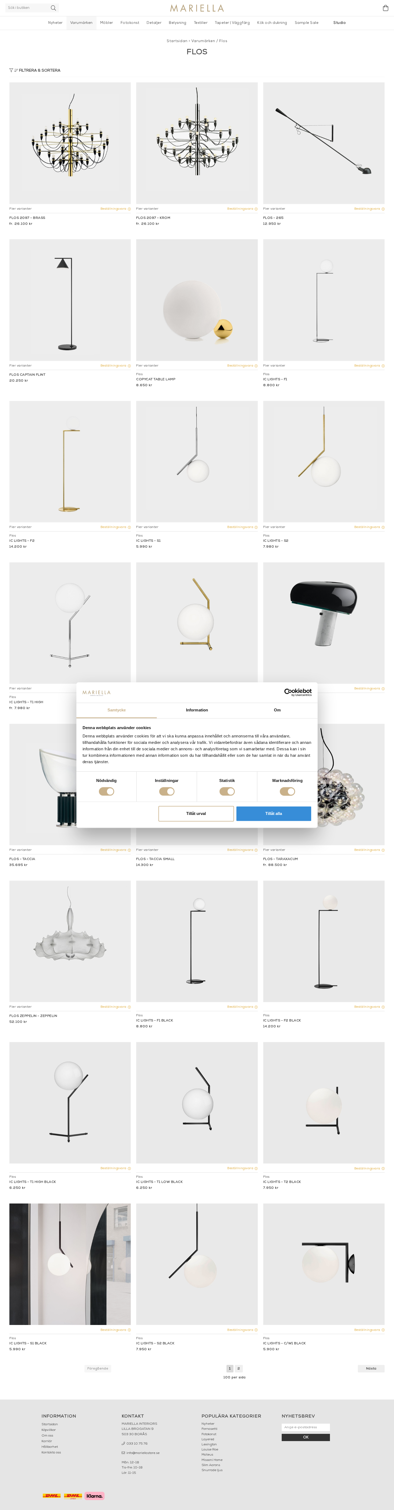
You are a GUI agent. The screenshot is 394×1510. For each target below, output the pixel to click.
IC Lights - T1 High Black (32, 1182)
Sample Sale (307, 23)
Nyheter (55, 23)
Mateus (207, 1454)
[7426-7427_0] (70, 300)
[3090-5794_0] (70, 461)
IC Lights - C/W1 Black (284, 1343)
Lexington (209, 1444)
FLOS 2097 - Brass (27, 218)
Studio (339, 23)
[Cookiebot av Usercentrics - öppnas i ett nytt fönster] (288, 692)
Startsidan (177, 41)
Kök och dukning (272, 23)
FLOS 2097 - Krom (153, 218)
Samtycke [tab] (116, 710)
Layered (208, 1439)
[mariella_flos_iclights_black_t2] (324, 1103)
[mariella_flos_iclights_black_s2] (197, 1264)
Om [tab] (277, 710)
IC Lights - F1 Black (154, 1020)
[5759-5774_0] (70, 143)
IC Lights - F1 (275, 379)
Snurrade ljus (212, 1470)
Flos (223, 41)
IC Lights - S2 (276, 540)
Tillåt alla (273, 813)
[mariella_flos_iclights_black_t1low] (197, 1103)
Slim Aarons (211, 1465)
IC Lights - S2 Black (155, 1343)
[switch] (166, 791)
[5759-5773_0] (197, 143)
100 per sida (235, 1377)
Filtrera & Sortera (39, 71)
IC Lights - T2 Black (282, 1182)
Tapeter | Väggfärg (232, 23)
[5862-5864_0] (324, 784)
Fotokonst (130, 23)
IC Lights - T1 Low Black (159, 1182)
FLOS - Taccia (22, 859)
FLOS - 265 (273, 218)
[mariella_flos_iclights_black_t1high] (70, 1103)
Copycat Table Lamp (155, 379)
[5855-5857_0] (70, 784)
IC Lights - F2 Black (282, 1020)
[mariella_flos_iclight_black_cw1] (324, 1264)
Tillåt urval (196, 813)
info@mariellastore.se (142, 1453)
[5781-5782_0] (197, 623)
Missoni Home (212, 1460)
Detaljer (154, 23)
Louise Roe (210, 1449)
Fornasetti (209, 1429)
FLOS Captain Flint (27, 374)
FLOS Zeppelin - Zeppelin (33, 1016)
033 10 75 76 (137, 1443)
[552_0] (324, 143)
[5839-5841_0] (70, 941)
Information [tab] (197, 710)
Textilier (201, 23)
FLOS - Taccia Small (155, 859)
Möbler (106, 23)
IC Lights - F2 (22, 540)
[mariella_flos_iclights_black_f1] (197, 941)
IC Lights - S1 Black (27, 1343)
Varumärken (81, 23)
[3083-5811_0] (197, 461)
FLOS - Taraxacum (280, 859)
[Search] (53, 7)
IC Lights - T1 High (26, 702)
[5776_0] (324, 623)
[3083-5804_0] (324, 461)
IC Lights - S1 (148, 540)
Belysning (178, 23)
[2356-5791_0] (70, 623)
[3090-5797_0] (324, 300)
